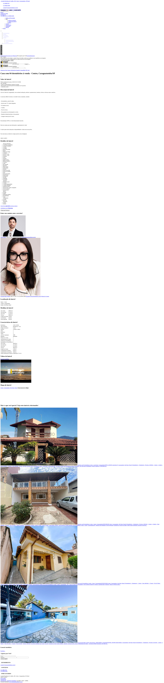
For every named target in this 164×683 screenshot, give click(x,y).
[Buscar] (1, 11)
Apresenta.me (3, 679)
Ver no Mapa (3, 678)
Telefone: (2, 657)
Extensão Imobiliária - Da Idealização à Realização (11, 9)
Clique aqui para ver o (23, 387)
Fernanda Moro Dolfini (5, 296)
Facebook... (3, 651)
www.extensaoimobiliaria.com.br (15, 681)
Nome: (2, 656)
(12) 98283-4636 (6, 5)
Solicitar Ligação (4, 658)
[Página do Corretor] (13, 236)
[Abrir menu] (1, 30)
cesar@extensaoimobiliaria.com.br (29, 237)
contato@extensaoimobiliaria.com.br (10, 7)
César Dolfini (3, 237)
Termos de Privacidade (5, 60)
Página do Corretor (45, 296)
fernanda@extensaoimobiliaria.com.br (33, 296)
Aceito (12, 60)
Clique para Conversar (5, 210)
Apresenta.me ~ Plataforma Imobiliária (8, 680)
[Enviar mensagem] (29, 64)
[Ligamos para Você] (1, 54)
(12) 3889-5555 (6, 3)
